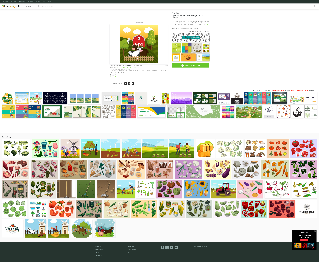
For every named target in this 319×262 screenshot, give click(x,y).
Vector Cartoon (133, 67)
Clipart (49, 1)
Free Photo (14, 1)
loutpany (129, 65)
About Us (98, 246)
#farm (121, 77)
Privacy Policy (99, 249)
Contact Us (98, 255)
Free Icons (30, 1)
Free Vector (5, 1)
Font (43, 1)
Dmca (97, 252)
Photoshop (22, 1)
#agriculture (114, 77)
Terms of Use (132, 249)
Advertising (131, 246)
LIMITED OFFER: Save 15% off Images (271, 90)
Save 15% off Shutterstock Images (198, 31)
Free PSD (37, 1)
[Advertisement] (139, 16)
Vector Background (122, 67)
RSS (129, 252)
